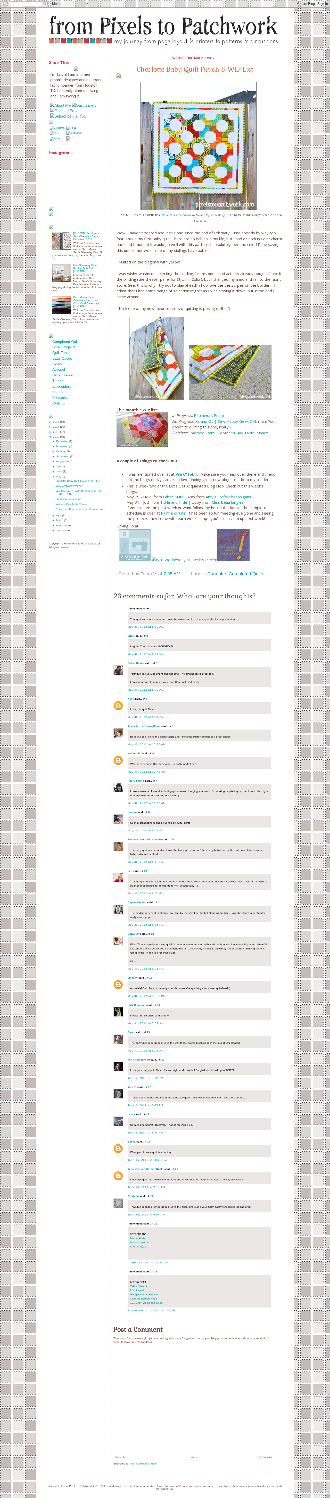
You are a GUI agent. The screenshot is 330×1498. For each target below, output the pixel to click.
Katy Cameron (136, 1005)
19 (148, 1141)
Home (194, 1457)
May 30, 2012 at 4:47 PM (146, 830)
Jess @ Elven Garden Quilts (145, 1169)
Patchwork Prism (209, 415)
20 (176, 1169)
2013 (56, 432)
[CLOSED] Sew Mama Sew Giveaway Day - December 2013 (86, 236)
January (61, 530)
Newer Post (121, 1457)
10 (145, 871)
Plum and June (173, 513)
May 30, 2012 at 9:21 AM (146, 717)
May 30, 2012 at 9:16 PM (146, 924)
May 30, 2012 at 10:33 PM (147, 996)
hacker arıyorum (139, 1242)
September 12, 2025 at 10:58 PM (151, 1310)
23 (155, 1271)
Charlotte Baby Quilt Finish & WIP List (77, 480)
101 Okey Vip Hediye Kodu (146, 1302)
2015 (56, 421)
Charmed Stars (201, 432)
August (60, 461)
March (60, 520)
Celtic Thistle (136, 663)
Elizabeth (133, 933)
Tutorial (58, 381)
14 (158, 1005)
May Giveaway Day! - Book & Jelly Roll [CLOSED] (85, 268)
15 (148, 1032)
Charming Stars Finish (68, 499)
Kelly (131, 698)
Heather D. (134, 753)
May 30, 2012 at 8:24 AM (146, 654)
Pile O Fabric (136, 780)
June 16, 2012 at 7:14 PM (146, 1187)
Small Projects (64, 347)
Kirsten (132, 812)
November (62, 446)
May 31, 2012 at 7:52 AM (146, 1023)
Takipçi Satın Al (139, 1286)
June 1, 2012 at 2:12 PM (145, 1078)
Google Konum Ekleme (144, 1294)
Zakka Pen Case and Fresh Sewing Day (79, 509)
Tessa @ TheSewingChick (144, 726)
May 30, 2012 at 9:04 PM (146, 893)
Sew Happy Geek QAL (237, 421)
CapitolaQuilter (137, 902)
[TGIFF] (233, 559)
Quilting (58, 403)
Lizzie (131, 635)
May (59, 476)
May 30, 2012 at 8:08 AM (146, 626)
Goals (57, 364)
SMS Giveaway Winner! (69, 485)
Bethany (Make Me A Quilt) (144, 839)
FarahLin (133, 1196)
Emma (132, 1141)
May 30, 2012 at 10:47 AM (147, 803)
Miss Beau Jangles (228, 502)
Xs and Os (204, 421)
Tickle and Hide (173, 502)
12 (152, 933)
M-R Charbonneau (139, 1059)
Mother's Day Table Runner (243, 432)
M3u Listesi (137, 1290)
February (62, 525)
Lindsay (133, 977)
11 (159, 902)
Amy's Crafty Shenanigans (228, 496)
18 (148, 1114)
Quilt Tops (60, 353)
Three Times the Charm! (176, 215)
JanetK (132, 1087)
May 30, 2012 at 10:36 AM (147, 744)
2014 (56, 426)
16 (162, 1059)
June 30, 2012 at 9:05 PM (146, 1214)
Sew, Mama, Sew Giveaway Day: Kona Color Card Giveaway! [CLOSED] (86, 302)
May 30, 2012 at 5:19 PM (146, 861)
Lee (130, 871)
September (63, 456)
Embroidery (61, 386)
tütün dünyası (138, 1246)
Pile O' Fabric (187, 474)
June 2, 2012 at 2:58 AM (145, 1132)
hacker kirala (137, 1238)
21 (151, 1196)
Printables (60, 397)
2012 (56, 436)
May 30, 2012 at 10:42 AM (147, 771)
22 (155, 1223)
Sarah (131, 1032)
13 (150, 977)
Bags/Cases (62, 358)
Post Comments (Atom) (143, 1463)
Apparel (58, 369)
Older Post (265, 1457)
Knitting (58, 392)
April (59, 515)
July (59, 466)
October (61, 451)
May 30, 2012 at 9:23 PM (146, 968)
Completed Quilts (246, 573)
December (62, 441)
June (59, 471)
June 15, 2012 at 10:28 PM (147, 1159)
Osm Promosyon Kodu (143, 1298)
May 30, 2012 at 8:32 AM (146, 689)
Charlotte (216, 573)
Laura (131, 1114)
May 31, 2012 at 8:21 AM (146, 1050)
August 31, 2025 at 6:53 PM (148, 1262)
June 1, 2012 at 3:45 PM (145, 1105)
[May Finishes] (135, 559)
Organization (62, 375)
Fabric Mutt (173, 496)
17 (149, 1087)
